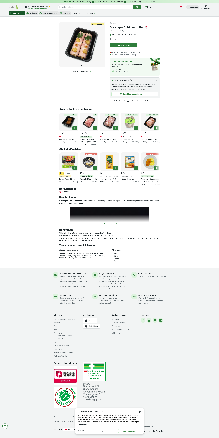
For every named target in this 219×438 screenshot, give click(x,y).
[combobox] (95, 7)
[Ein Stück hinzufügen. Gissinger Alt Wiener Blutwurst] (136, 128)
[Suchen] (137, 7)
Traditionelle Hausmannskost (144, 101)
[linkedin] (161, 320)
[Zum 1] (81, 65)
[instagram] (149, 320)
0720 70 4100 (144, 273)
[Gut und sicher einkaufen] (65, 397)
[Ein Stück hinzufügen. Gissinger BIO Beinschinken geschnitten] (95, 128)
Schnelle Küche (115, 101)
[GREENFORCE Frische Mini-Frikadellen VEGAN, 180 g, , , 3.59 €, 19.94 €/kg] (109, 161)
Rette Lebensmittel (50, 13)
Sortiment (17, 13)
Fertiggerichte (129, 101)
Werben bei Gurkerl (147, 295)
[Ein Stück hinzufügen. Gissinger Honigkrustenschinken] (156, 128)
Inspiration (76, 13)
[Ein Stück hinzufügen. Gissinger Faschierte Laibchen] (74, 128)
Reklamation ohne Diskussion (73, 273)
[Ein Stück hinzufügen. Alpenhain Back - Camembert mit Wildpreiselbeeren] (136, 168)
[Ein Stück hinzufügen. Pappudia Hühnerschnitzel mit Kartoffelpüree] (156, 168)
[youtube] (155, 320)
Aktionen (33, 13)
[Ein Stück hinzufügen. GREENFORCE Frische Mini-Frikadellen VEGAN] (115, 168)
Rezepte (66, 13)
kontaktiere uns (113, 238)
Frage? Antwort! (106, 273)
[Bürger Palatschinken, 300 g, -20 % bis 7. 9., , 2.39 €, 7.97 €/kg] (68, 161)
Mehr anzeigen (142, 89)
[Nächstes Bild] (101, 44)
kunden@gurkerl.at (68, 295)
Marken (90, 13)
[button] (192, 7)
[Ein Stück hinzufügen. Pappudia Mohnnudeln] (95, 168)
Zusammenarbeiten (108, 295)
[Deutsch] (182, 7)
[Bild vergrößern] (102, 64)
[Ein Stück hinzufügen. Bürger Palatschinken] (74, 168)
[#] (94, 371)
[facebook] (143, 320)
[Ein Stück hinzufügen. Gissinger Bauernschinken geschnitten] (115, 128)
